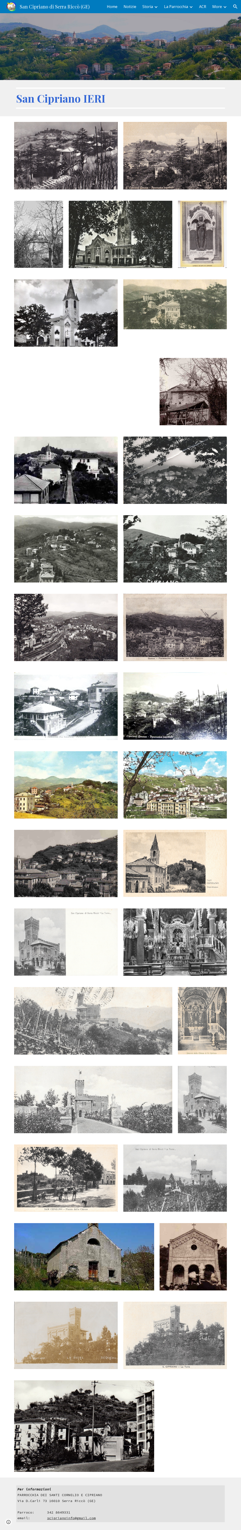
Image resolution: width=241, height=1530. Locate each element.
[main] (120, 98)
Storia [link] (147, 6)
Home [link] (112, 6)
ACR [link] (202, 6)
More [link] (217, 6)
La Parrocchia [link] (176, 6)
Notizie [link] (130, 6)
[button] (235, 6)
